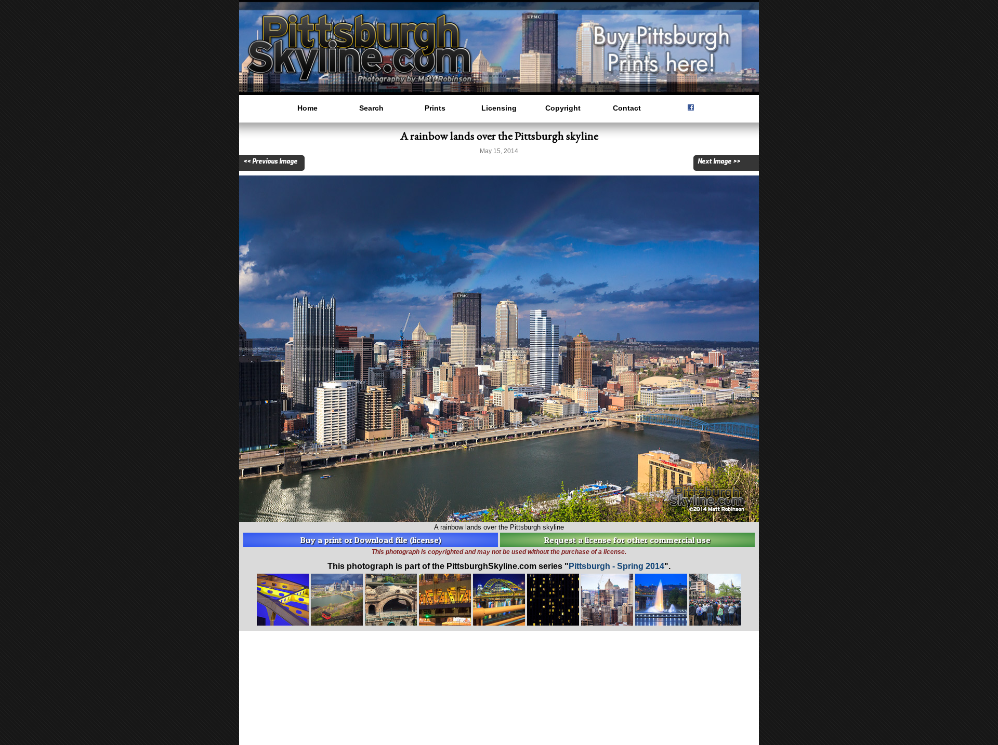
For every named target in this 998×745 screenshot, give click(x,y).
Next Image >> (719, 161)
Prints (435, 108)
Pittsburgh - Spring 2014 (616, 566)
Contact (627, 108)
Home (307, 108)
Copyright (563, 108)
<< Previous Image (270, 161)
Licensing (499, 108)
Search (371, 108)
